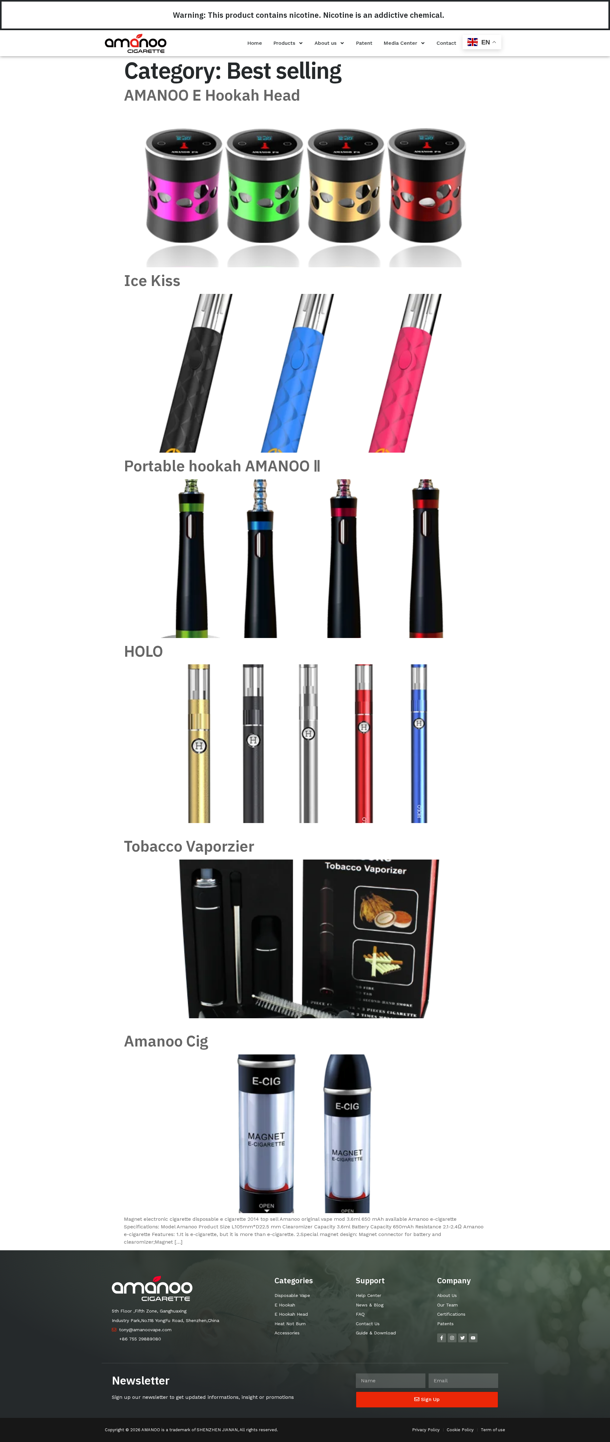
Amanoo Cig (166, 1041)
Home (254, 43)
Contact (446, 43)
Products (284, 43)
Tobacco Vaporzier (189, 846)
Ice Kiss (152, 280)
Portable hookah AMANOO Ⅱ (222, 465)
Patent (364, 43)
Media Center (400, 43)
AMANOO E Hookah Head (212, 95)
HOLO (143, 651)
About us (325, 43)
